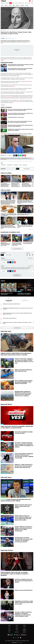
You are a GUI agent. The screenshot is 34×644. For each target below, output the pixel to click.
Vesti (1, 30)
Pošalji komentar (26, 168)
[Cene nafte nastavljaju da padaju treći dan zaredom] (7, 436)
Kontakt (27, 640)
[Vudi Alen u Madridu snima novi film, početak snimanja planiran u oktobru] (7, 583)
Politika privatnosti (23, 640)
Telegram (4, 159)
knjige (13, 86)
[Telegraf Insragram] (18, 638)
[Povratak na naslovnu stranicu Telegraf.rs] (3, 1)
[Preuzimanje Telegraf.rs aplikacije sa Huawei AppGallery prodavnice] (24, 635)
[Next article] (33, 322)
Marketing (9, 640)
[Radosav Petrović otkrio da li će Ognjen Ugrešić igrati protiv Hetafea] (7, 509)
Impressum (13, 640)
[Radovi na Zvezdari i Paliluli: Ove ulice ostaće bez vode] (28, 238)
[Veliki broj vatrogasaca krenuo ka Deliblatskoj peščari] (9, 287)
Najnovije (6, 331)
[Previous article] (0, 322)
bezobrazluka (27, 81)
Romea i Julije (16, 101)
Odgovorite (4, 262)
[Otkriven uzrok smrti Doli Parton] (7, 594)
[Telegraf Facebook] (13, 638)
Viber (1, 159)
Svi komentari (17, 275)
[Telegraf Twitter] (16, 638)
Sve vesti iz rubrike (17, 248)
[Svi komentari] (27, 255)
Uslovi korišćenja (30, 161)
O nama (6, 640)
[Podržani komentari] (30, 255)
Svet (3, 30)
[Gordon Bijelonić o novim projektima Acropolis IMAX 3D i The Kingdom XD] (25, 287)
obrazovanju (9, 96)
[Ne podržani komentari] (32, 255)
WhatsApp (29, 158)
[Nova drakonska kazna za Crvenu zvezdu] (4, 118)
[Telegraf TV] (20, 638)
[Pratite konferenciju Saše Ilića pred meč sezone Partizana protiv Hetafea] (17, 488)
